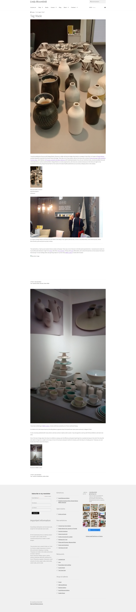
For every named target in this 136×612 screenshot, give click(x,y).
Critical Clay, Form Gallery (64, 526)
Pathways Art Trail (62, 539)
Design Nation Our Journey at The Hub (67, 528)
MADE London (68, 252)
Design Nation (100, 156)
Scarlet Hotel (61, 567)
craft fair (35, 476)
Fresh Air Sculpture (63, 531)
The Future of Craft (63, 547)
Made (48, 283)
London (44, 476)
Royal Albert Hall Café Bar (64, 565)
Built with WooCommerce (36, 604)
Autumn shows (36, 283)
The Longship (61, 250)
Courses (53, 7)
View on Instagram (95, 530)
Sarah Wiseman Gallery (63, 498)
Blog (60, 7)
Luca (59, 562)
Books (46, 7)
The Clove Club (62, 570)
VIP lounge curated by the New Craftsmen (55, 160)
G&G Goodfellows (62, 585)
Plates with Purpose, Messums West (67, 542)
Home (33, 12)
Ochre (50, 250)
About (65, 7)
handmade (39, 476)
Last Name (34, 507)
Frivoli (59, 582)
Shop (39, 7)
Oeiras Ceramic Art (62, 534)
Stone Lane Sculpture (63, 545)
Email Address (35, 498)
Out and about (38, 281)
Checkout (73, 7)
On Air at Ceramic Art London (65, 536)
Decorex (41, 283)
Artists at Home (62, 514)
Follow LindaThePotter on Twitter (94, 536)
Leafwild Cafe (61, 559)
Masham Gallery (62, 587)
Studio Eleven (61, 593)
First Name (34, 502)
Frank (71, 250)
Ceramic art (33, 7)
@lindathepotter (92, 494)
